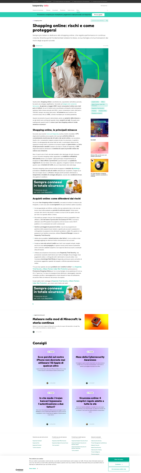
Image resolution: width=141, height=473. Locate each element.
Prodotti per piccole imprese (59, 437)
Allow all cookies (118, 459)
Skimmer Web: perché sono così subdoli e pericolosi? (99, 155)
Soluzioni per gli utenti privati (40, 437)
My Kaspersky (104, 5)
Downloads (55, 10)
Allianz (102, 101)
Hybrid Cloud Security (96, 447)
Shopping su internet (97, 113)
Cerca (107, 20)
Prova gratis (98, 15)
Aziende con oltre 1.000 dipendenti (100, 1)
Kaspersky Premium (37, 445)
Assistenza (62, 10)
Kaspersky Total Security (98, 108)
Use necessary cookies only (119, 469)
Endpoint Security (95, 445)
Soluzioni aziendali (96, 437)
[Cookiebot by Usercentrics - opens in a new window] (19, 470)
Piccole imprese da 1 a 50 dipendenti (62, 1)
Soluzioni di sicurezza (38, 10)
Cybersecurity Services (96, 440)
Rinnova (48, 10)
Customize (118, 464)
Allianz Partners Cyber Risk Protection (98, 105)
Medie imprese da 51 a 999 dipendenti (81, 1)
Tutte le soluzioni (37, 447)
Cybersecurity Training (96, 449)
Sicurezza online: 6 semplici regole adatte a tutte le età (90, 401)
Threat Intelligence (95, 452)
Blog (78, 10)
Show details (32, 468)
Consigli (51, 351)
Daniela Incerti (39, 45)
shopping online (38, 20)
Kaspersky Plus (36, 443)
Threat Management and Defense (99, 443)
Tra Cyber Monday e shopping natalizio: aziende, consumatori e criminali (99, 175)
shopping (94, 110)
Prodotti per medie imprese (78, 437)
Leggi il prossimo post (39, 315)
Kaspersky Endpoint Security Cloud (60, 443)
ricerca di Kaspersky (52, 134)
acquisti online (95, 101)
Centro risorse (71, 10)
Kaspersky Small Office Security (59, 440)
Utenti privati (48, 1)
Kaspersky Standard (37, 440)
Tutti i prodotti (55, 445)
